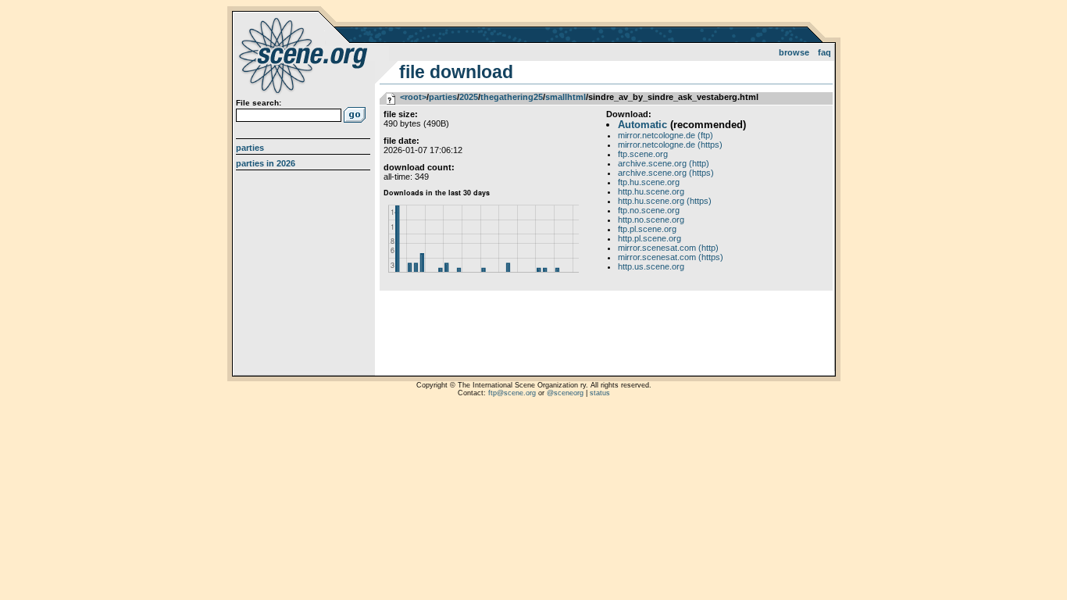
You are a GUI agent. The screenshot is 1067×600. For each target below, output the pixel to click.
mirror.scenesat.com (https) (670, 257)
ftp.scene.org (643, 154)
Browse (794, 52)
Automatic (642, 124)
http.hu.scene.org (651, 191)
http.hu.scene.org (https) (665, 200)
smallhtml (565, 97)
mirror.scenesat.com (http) (668, 247)
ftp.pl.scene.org (647, 229)
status (600, 393)
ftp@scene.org (512, 393)
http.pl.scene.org (649, 238)
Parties (250, 147)
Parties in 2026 (265, 163)
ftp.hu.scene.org (649, 182)
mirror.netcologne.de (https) (670, 144)
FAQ (824, 52)
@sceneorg (565, 393)
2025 (468, 97)
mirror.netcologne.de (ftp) (665, 135)
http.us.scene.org (651, 266)
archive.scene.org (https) (666, 172)
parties (443, 97)
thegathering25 (511, 97)
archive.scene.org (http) (663, 163)
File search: (258, 102)
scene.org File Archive (305, 55)
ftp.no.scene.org (649, 210)
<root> (413, 97)
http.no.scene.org (651, 219)
